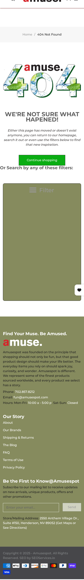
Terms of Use (13, 460)
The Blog (10, 445)
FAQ (6, 452)
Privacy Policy (14, 467)
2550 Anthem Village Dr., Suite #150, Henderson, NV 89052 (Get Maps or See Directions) (41, 523)
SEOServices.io (43, 558)
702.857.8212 (25, 392)
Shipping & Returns (18, 437)
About (8, 422)
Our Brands (12, 430)
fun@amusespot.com (30, 397)
